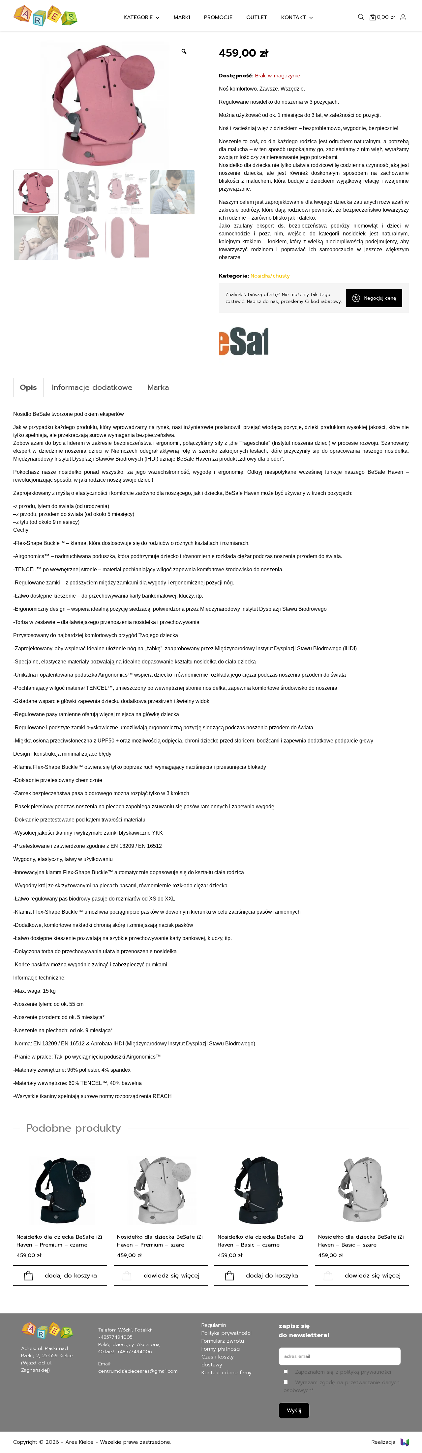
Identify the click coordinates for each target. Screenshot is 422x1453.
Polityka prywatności (226, 1333)
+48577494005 (115, 1337)
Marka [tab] (158, 387)
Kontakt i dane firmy (226, 1373)
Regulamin (213, 1325)
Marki (182, 17)
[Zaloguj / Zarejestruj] (403, 17)
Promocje (218, 17)
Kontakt (293, 17)
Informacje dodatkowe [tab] (92, 387)
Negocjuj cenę (380, 298)
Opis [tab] (28, 387)
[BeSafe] (243, 342)
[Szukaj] (361, 17)
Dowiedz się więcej (171, 1275)
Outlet (256, 17)
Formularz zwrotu (222, 1341)
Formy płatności (220, 1349)
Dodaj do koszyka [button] (71, 1275)
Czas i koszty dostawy (217, 1361)
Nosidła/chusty (270, 276)
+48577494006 (134, 1351)
